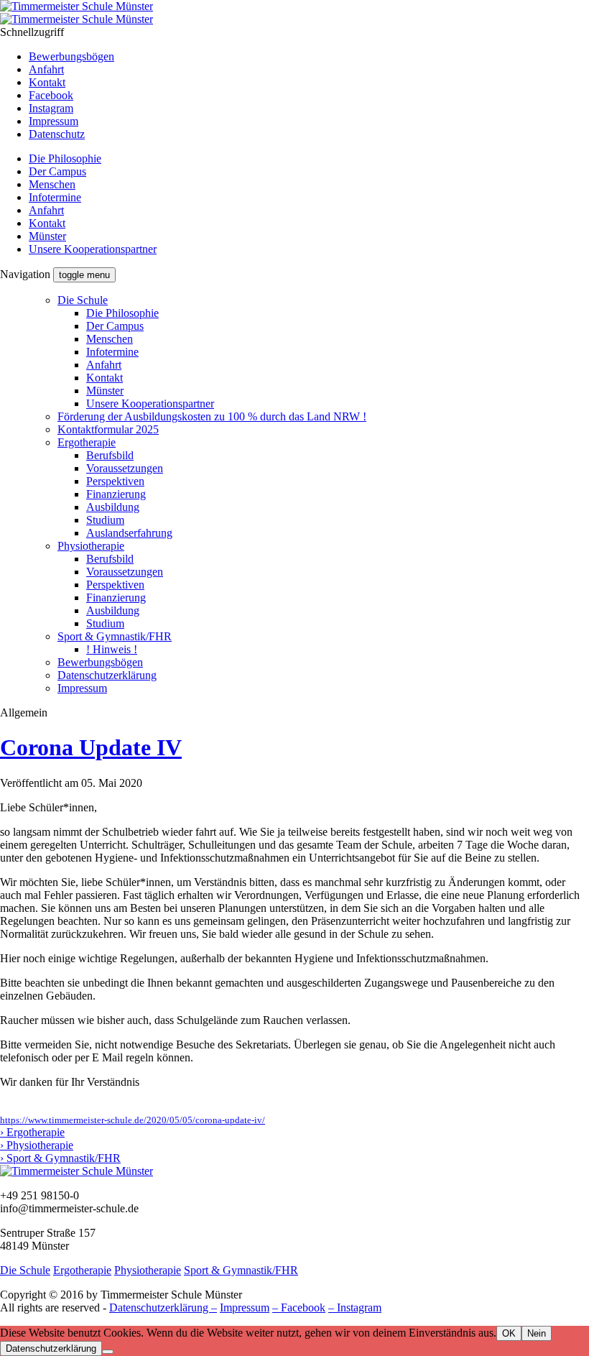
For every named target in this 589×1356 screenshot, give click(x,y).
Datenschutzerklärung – (163, 1307)
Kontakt (47, 82)
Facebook (51, 95)
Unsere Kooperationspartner (93, 249)
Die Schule (82, 300)
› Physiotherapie (36, 1145)
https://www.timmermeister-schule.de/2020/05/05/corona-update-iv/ (132, 1120)
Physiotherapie (90, 546)
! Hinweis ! (111, 649)
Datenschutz (57, 134)
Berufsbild (110, 455)
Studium (105, 520)
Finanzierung (116, 494)
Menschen (52, 184)
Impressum (53, 121)
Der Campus (57, 171)
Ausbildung (112, 507)
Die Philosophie (65, 158)
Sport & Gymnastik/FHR (114, 636)
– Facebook (298, 1307)
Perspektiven (115, 481)
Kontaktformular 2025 (108, 429)
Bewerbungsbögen (71, 56)
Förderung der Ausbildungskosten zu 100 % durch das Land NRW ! (211, 416)
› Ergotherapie (32, 1132)
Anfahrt (46, 69)
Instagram (51, 108)
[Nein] (107, 1352)
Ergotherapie (86, 442)
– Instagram (354, 1307)
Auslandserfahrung (129, 533)
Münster (47, 236)
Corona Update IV (91, 747)
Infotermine (55, 197)
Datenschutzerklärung (107, 675)
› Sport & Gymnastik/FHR (60, 1158)
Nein (536, 1333)
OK (509, 1333)
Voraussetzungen (124, 468)
